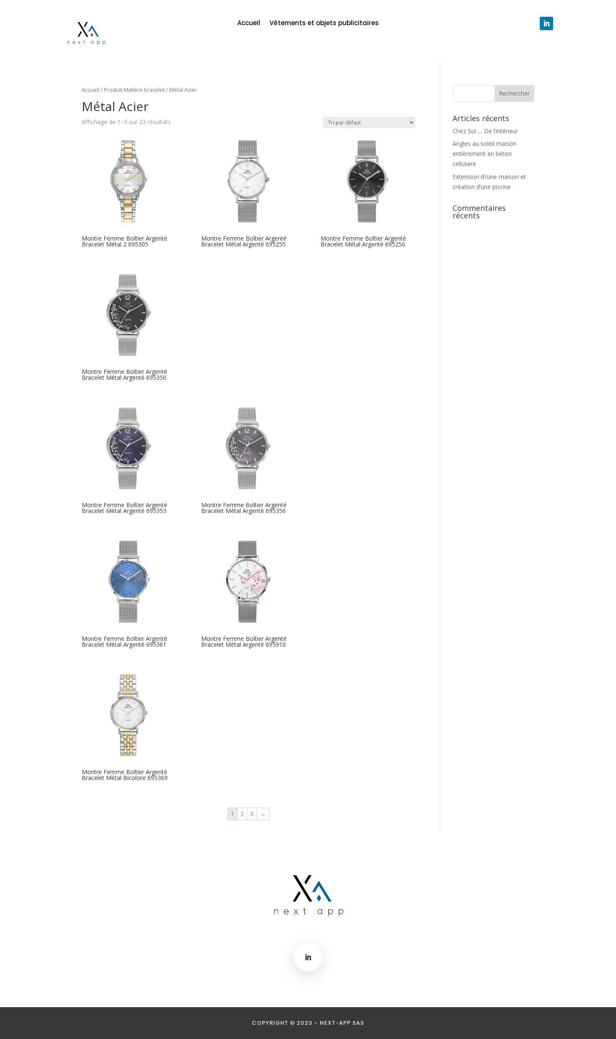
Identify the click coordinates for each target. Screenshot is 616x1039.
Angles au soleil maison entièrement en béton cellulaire (484, 154)
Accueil (248, 23)
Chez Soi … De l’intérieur (485, 131)
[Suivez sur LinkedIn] (546, 23)
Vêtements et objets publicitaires (324, 23)
